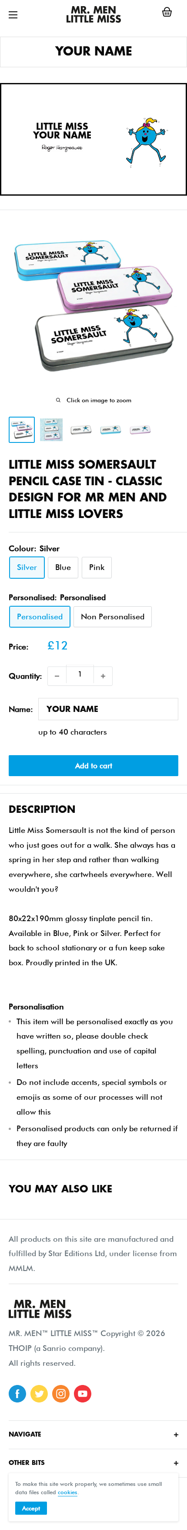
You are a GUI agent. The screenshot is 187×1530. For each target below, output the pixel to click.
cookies (67, 1492)
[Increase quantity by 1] (103, 676)
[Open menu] (13, 14)
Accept (31, 1508)
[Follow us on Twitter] (39, 1393)
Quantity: (25, 675)
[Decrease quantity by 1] (57, 676)
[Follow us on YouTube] (82, 1393)
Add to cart (93, 765)
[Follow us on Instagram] (61, 1393)
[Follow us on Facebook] (17, 1393)
